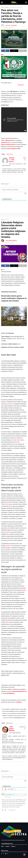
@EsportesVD (9, 140)
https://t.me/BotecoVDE (13, 148)
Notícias (7, 846)
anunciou (9, 404)
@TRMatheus (11, 693)
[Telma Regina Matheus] (5, 729)
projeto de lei (16, 440)
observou (8, 546)
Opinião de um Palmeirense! (16, 7)
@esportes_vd (5, 142)
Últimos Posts (9, 154)
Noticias (6, 219)
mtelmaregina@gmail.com (19, 691)
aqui (19, 344)
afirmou (7, 622)
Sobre (3, 154)
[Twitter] (25, 160)
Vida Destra (9, 840)
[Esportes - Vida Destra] (5, 161)
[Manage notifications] (24, 854)
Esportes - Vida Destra (11, 25)
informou (7, 504)
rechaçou (7, 532)
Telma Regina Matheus (11, 240)
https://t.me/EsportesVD (8, 144)
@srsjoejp (21, 85)
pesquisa (23, 590)
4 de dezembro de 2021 (8, 28)
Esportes (7, 7)
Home (2, 7)
